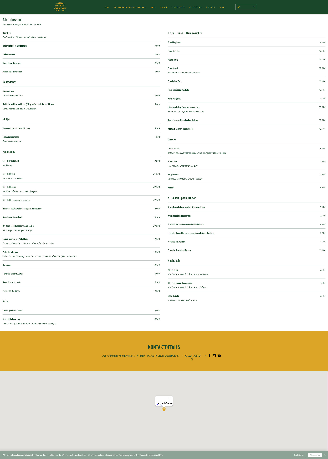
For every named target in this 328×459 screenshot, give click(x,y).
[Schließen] (324, 455)
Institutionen (299, 455)
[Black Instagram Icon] (214, 355)
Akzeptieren (315, 455)
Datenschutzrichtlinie (154, 455)
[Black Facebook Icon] (209, 355)
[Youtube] (219, 355)
